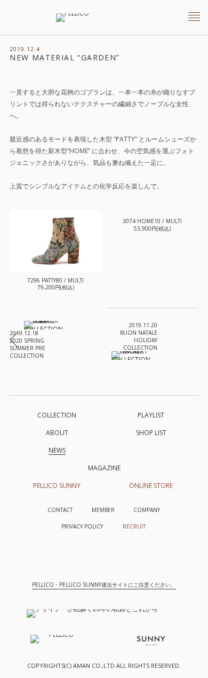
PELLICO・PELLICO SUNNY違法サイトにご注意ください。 (104, 584)
